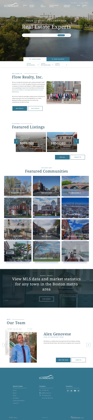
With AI (67, 35)
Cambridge (27, 90)
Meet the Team (63, 360)
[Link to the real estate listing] (31, 142)
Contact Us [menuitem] (84, 6)
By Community (31, 65)
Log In (82, 2)
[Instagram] (78, 390)
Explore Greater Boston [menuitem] (53, 6)
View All (62, 157)
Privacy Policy (45, 417)
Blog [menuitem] (78, 5)
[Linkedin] (71, 390)
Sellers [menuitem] (14, 395)
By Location (61, 35)
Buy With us (19, 108)
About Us (78, 360)
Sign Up (86, 2)
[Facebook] (67, 390)
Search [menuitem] (25, 5)
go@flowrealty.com (46, 393)
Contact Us (77, 157)
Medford (21, 90)
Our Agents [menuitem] (43, 6)
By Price (57, 65)
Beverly (37, 90)
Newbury (16, 92)
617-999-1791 (75, 2)
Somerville (20, 84)
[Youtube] (75, 390)
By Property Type (45, 65)
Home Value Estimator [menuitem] (67, 6)
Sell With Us (35, 108)
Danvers (41, 90)
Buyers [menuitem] (14, 393)
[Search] (23, 35)
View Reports (46, 299)
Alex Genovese (57, 333)
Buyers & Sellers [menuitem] (32, 6)
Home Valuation (58, 59)
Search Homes (36, 59)
